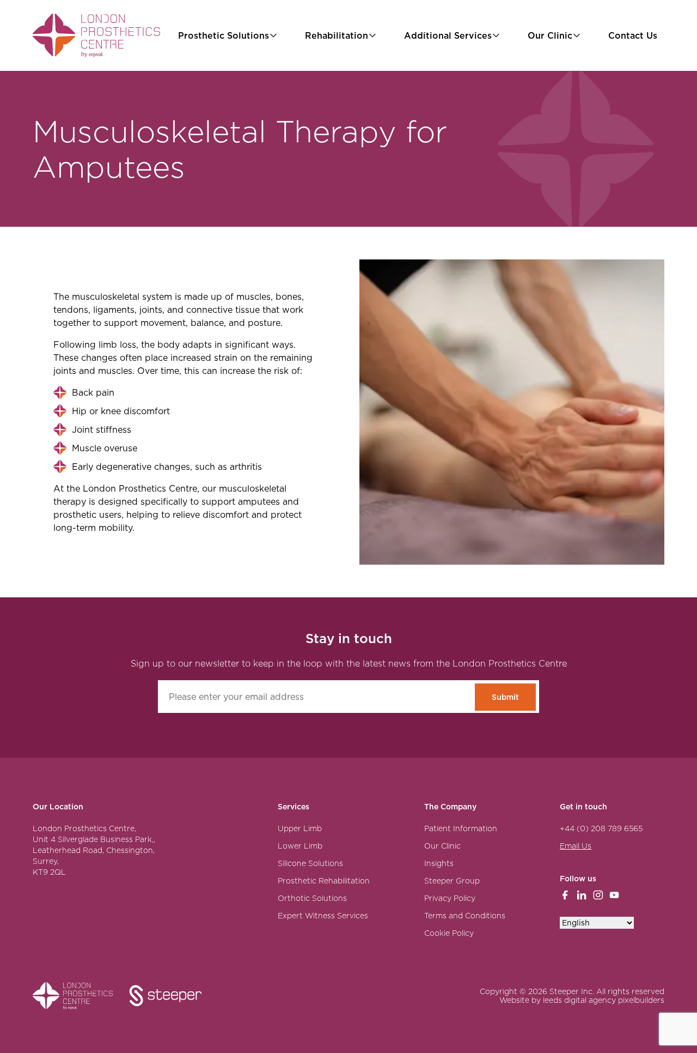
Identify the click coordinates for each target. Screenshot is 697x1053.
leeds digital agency (579, 1000)
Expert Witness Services (323, 915)
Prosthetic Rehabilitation (324, 880)
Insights (439, 863)
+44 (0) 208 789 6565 (601, 828)
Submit (505, 697)
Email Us (575, 845)
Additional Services (448, 35)
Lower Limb (300, 845)
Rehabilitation (336, 35)
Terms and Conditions (464, 915)
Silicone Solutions (310, 863)
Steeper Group (452, 880)
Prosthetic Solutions (223, 35)
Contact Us (632, 35)
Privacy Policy (449, 898)
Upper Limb (300, 828)
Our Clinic (550, 35)
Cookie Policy (449, 933)
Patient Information (460, 828)
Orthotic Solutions (312, 898)
